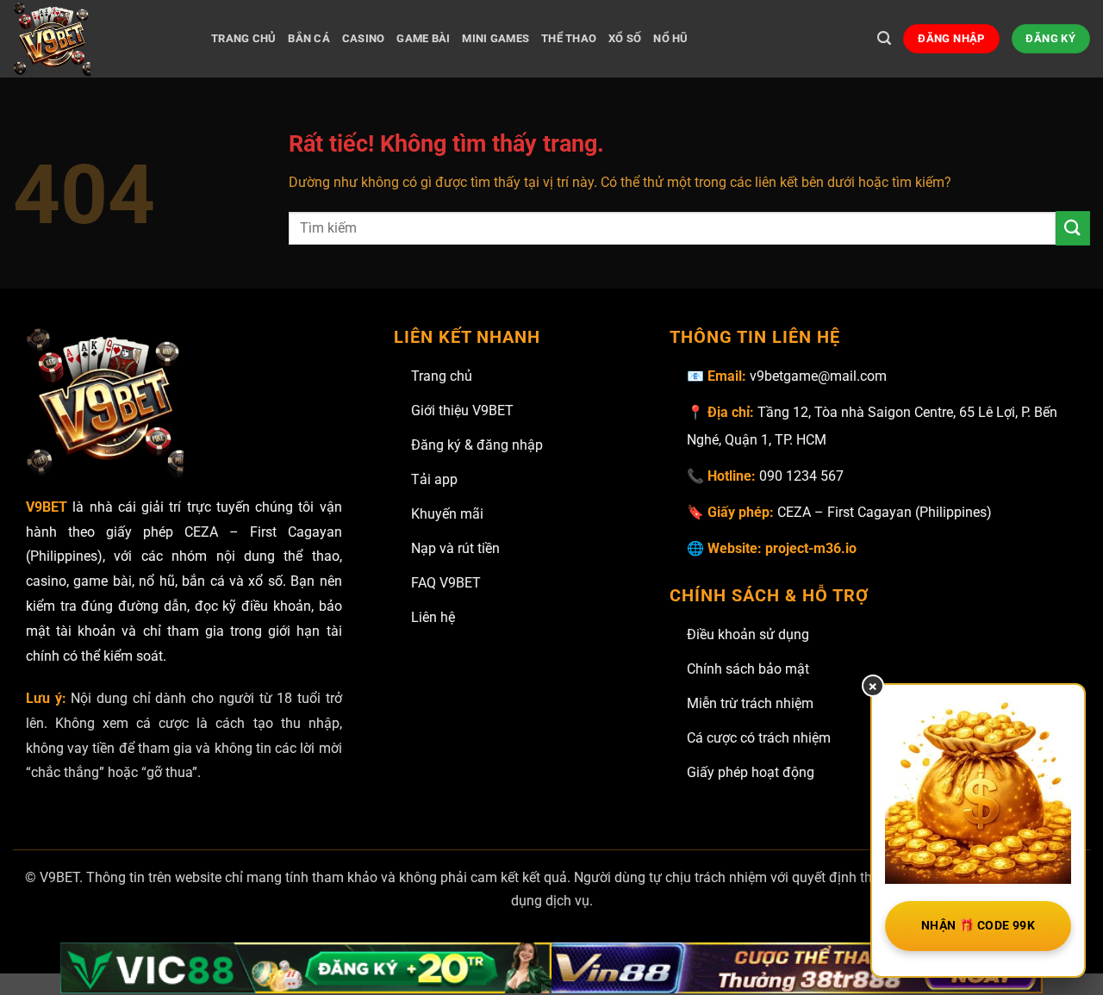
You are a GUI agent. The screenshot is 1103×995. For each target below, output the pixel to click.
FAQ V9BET (446, 583)
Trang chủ (441, 376)
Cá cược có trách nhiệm (759, 738)
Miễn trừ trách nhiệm (750, 703)
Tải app (434, 479)
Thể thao (568, 38)
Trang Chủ (243, 38)
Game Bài (423, 38)
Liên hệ (433, 617)
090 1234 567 (801, 476)
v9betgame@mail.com (818, 376)
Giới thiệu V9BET (462, 410)
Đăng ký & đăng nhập (477, 445)
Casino (363, 38)
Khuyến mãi (447, 514)
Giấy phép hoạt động (750, 772)
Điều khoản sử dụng (748, 634)
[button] (884, 38)
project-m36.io (811, 548)
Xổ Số (624, 38)
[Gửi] (1073, 228)
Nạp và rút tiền (455, 548)
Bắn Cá (309, 38)
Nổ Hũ (670, 38)
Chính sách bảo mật (748, 669)
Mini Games (495, 38)
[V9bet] (99, 39)
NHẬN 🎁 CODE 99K (978, 925)
